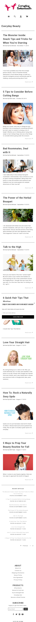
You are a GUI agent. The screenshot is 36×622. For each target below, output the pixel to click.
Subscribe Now (18, 317)
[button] (18, 304)
